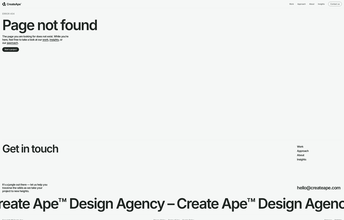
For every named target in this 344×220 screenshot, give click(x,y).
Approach (301, 4)
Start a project (11, 49)
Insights (321, 4)
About (311, 4)
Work (291, 4)
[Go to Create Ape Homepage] (12, 4)
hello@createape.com (318, 187)
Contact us (335, 4)
